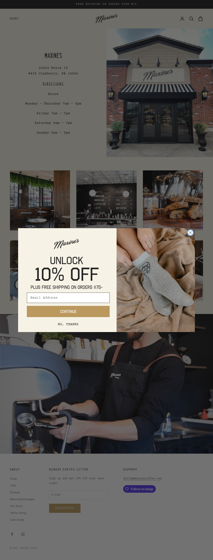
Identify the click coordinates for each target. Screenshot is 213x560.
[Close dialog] (190, 232)
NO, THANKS (68, 324)
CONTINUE (68, 311)
